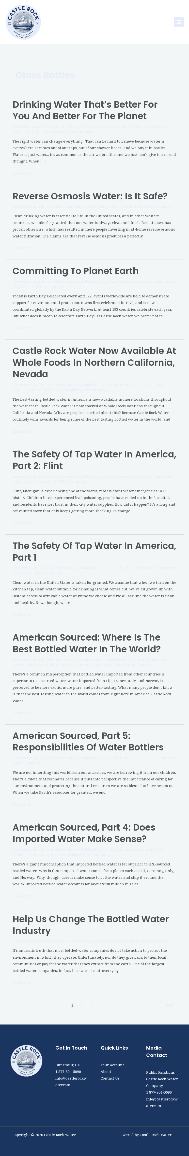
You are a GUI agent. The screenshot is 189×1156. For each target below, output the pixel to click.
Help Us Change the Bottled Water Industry (91, 925)
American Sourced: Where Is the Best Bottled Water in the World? (87, 643)
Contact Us (110, 1078)
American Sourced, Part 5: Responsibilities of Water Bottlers (88, 742)
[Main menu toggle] (179, 22)
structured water (40, 389)
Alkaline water (60, 659)
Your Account (112, 1064)
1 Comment (23, 940)
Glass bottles (92, 126)
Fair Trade (70, 126)
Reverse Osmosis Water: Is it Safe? (90, 196)
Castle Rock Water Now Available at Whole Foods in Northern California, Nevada (94, 362)
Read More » (23, 173)
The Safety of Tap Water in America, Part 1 (94, 552)
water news (23, 481)
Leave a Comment (29, 206)
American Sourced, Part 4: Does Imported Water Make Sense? (84, 833)
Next (171, 1005)
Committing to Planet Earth (76, 271)
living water (115, 126)
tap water (33, 131)
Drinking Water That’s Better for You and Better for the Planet (85, 110)
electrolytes (48, 126)
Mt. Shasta (137, 126)
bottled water (24, 126)
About (106, 1071)
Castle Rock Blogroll (90, 281)
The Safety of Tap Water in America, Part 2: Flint (94, 460)
